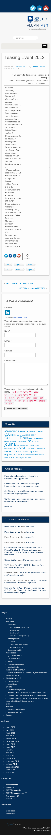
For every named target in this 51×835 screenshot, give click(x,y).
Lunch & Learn (35, 445)
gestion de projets (10, 441)
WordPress (10, 814)
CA (7, 434)
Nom (7, 331)
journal (10, 444)
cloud (24, 435)
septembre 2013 (12, 767)
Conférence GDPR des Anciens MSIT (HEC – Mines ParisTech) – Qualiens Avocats (24, 548)
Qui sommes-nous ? (32, 560)
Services (9, 707)
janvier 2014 (11, 758)
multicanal (41, 448)
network (9, 451)
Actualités (30, 526)
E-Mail (7, 341)
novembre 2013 (12, 761)
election (32, 438)
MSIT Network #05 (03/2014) (19, 636)
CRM (25, 438)
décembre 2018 (12, 741)
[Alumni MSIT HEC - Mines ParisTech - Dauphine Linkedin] (39, 8)
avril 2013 (10, 773)
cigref (18, 265)
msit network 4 (33, 448)
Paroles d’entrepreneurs (16, 670)
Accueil (9, 619)
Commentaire (10, 361)
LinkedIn (8, 308)
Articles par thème (14, 639)
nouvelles (25, 452)
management (8, 448)
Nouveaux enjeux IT (16, 647)
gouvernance (21, 441)
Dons (8, 704)
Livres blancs (12, 684)
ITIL (38, 441)
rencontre (26, 455)
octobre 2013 (11, 764)
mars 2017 (10, 747)
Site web (8, 351)
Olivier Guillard (11, 560)
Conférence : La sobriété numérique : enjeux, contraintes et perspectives (24, 492)
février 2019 (11, 739)
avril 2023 (10, 730)
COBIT (33, 435)
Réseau (9, 799)
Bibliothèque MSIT (13, 678)
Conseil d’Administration (16, 664)
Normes (18, 452)
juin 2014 (9, 750)
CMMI (28, 435)
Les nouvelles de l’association (19, 283)
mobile (16, 448)
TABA (6, 565)
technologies (20, 458)
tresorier (28, 458)
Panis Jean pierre (12, 526)
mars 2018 (10, 744)
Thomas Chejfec (38, 67)
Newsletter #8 (14, 630)
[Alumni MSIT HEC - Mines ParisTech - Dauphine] (25, 22)
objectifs (33, 451)
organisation (10, 454)
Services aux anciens (15, 712)
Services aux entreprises (16, 709)
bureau (39, 431)
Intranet (9, 715)
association (26, 431)
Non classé (10, 796)
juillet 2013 (10, 770)
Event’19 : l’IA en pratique (16, 690)
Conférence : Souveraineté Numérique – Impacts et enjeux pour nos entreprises (22, 485)
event (30, 265)
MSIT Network (12, 790)
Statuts (10, 661)
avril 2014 (10, 756)
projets (20, 455)
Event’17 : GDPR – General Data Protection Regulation (25, 581)
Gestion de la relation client (19, 644)
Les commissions (14, 658)
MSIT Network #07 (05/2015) (19, 627)
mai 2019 (10, 736)
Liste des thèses (13, 681)
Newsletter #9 (14, 633)
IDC (7, 270)
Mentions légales (13, 667)
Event (15, 69)
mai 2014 (10, 753)
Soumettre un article (15, 650)
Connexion (10, 811)
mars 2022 (10, 733)
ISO (32, 441)
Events (9, 687)
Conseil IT (13, 438)
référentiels (34, 455)
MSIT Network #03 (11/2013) (32, 288)
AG (7, 265)
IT (35, 441)
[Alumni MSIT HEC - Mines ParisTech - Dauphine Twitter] (33, 8)
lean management (23, 445)
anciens (13, 431)
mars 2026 (10, 727)
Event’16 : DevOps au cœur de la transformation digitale (25, 591)
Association (11, 653)
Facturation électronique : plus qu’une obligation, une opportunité (21, 477)
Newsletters (12, 624)
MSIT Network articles (15, 793)
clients (19, 435)
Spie (30, 270)
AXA (33, 431)
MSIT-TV (8, 506)
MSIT (18, 270)
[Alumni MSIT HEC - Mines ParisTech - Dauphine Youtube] (46, 8)
